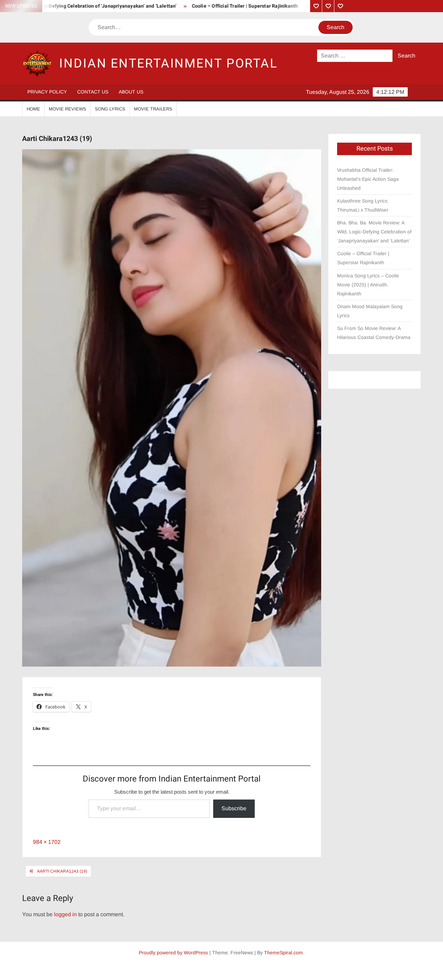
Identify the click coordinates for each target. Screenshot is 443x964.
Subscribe (234, 808)
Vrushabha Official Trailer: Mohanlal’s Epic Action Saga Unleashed (368, 179)
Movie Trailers (153, 108)
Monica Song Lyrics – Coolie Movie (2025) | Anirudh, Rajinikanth (368, 284)
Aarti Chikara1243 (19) (62, 871)
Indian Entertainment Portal (168, 63)
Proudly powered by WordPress (173, 952)
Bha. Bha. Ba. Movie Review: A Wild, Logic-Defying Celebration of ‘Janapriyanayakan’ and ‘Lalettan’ (374, 231)
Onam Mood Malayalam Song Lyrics (370, 311)
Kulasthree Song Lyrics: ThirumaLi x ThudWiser (363, 205)
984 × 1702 (47, 842)
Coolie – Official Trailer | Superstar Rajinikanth (221, 6)
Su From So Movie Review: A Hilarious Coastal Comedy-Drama (373, 332)
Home (33, 108)
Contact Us (92, 92)
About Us (131, 92)
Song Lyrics (110, 108)
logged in (65, 914)
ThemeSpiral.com (283, 952)
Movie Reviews (67, 108)
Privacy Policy (47, 92)
